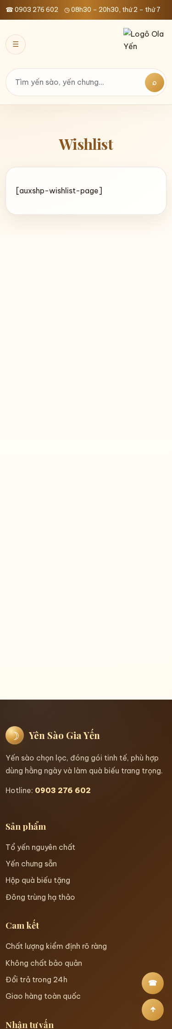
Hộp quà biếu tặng (38, 880)
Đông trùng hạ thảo (40, 897)
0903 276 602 (63, 790)
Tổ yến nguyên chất (40, 847)
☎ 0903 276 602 (32, 9)
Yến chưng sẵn (31, 863)
